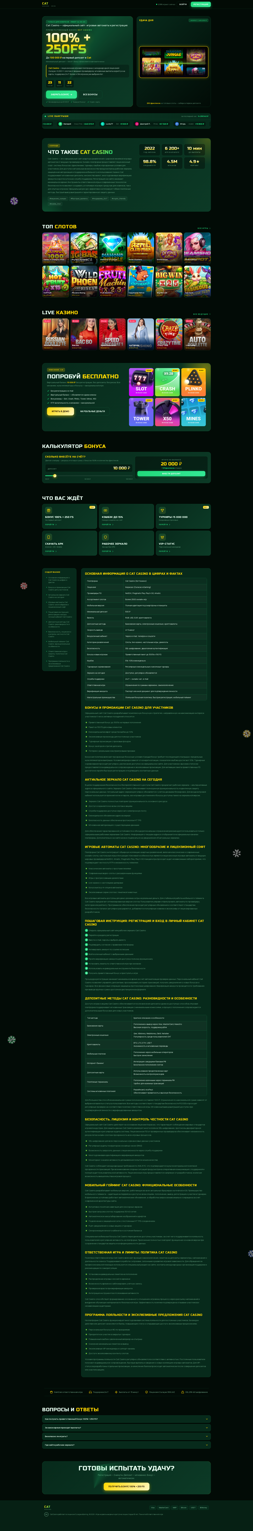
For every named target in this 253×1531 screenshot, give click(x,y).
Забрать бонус (60, 94)
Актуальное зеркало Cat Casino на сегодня (58, 596)
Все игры (203, 228)
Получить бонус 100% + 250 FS (126, 1486)
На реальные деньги (92, 411)
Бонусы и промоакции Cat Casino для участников (59, 588)
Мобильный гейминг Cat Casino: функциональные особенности (59, 643)
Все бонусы (90, 94)
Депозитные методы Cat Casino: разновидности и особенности (59, 624)
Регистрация (200, 4)
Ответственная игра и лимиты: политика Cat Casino (57, 653)
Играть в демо (60, 411)
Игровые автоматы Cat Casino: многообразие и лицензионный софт (58, 604)
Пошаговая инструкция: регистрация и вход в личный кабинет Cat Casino (60, 614)
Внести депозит (171, 473)
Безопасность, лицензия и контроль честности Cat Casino (59, 634)
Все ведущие (200, 314)
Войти (183, 4)
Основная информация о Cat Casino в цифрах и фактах (59, 579)
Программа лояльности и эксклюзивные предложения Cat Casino (59, 663)
